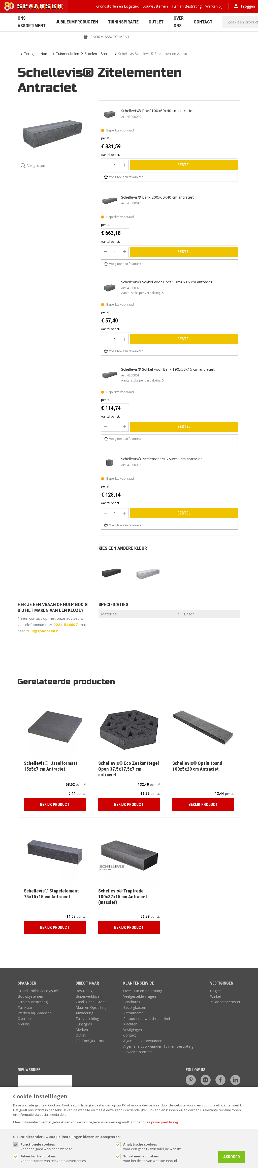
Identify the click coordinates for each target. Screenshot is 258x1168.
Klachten (130, 1024)
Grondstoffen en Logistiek (117, 6)
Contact (203, 21)
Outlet (156, 21)
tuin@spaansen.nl (42, 630)
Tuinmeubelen (67, 53)
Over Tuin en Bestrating (142, 990)
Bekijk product (55, 804)
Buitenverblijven (89, 996)
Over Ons (179, 22)
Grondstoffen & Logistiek (38, 990)
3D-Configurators (90, 1040)
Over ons (25, 1018)
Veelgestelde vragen (139, 996)
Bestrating (84, 990)
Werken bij (213, 6)
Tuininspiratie (123, 21)
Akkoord (231, 1156)
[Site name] (34, 6)
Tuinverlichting (87, 1018)
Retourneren (133, 1013)
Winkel (215, 996)
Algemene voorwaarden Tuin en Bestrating (158, 1046)
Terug (29, 53)
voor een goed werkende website (46, 1146)
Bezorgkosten (134, 1007)
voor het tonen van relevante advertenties (53, 1158)
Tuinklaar (25, 1007)
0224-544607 (65, 624)
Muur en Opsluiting (91, 1007)
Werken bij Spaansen (35, 1013)
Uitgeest (217, 990)
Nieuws (24, 1024)
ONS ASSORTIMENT (32, 22)
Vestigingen (132, 1029)
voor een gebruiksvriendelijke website (152, 1146)
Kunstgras (84, 1024)
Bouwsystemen (155, 6)
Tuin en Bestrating (187, 6)
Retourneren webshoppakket (146, 1018)
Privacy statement (138, 1051)
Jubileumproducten (77, 21)
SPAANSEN (27, 983)
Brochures (131, 1001)
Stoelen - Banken (99, 53)
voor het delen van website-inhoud (150, 1158)
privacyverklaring (164, 1122)
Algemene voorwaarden (142, 1040)
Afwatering (84, 1013)
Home (45, 53)
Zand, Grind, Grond (91, 1001)
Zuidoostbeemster (225, 1001)
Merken (82, 1029)
